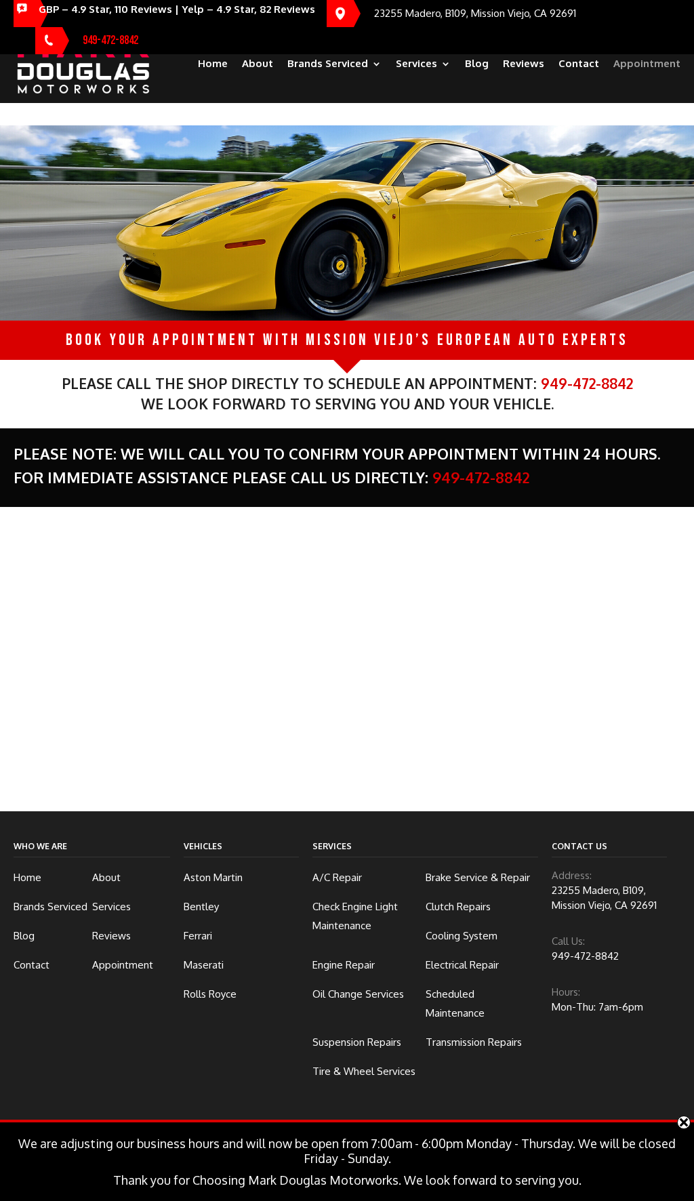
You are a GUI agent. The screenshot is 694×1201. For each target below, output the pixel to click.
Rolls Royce (210, 994)
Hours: (566, 991)
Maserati (204, 964)
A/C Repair (337, 877)
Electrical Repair (462, 964)
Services (416, 64)
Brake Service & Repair (478, 877)
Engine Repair (343, 964)
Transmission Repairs (474, 1042)
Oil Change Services (358, 994)
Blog (477, 64)
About (257, 64)
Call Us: (568, 941)
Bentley (201, 906)
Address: (572, 875)
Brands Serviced (327, 64)
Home (213, 64)
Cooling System (461, 935)
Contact (578, 64)
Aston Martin (213, 877)
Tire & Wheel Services (363, 1071)
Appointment (646, 64)
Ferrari (198, 935)
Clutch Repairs (458, 906)
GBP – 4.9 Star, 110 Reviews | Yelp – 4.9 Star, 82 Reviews (177, 9)
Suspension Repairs (356, 1042)
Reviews (523, 64)
